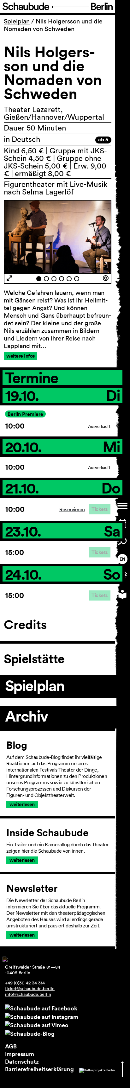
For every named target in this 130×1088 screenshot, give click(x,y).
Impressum (19, 1054)
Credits (25, 624)
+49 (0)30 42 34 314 (25, 983)
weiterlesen (22, 804)
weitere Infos (20, 356)
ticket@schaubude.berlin (30, 988)
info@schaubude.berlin (28, 994)
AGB (11, 1046)
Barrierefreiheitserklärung (39, 1069)
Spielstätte (34, 658)
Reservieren (72, 509)
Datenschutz (22, 1061)
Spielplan (17, 21)
